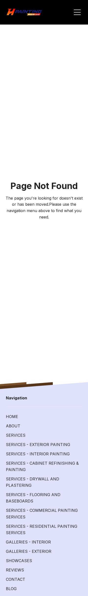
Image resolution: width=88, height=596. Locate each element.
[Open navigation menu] (77, 12)
